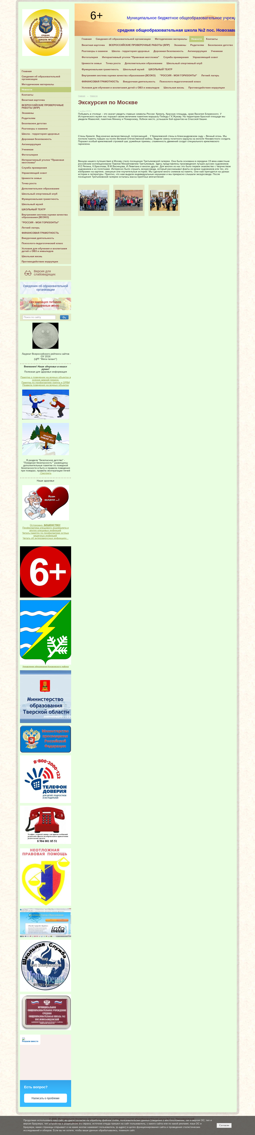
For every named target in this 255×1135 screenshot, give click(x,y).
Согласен (224, 1125)
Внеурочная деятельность (38, 238)
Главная (27, 71)
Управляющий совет (34, 173)
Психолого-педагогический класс (42, 243)
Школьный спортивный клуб (39, 194)
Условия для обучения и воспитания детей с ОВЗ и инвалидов (44, 249)
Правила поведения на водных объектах (45, 385)
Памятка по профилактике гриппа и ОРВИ (46, 382)
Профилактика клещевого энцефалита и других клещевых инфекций (45, 529)
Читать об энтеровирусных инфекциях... (46, 538)
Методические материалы (38, 84)
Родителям (28, 118)
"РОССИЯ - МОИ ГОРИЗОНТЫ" (40, 222)
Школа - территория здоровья (40, 134)
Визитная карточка (33, 100)
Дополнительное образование (40, 188)
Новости (27, 89)
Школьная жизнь (32, 256)
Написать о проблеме (46, 1098)
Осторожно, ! (45, 525)
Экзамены (28, 113)
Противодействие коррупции (40, 261)
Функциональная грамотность (40, 199)
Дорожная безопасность (37, 139)
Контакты (27, 94)
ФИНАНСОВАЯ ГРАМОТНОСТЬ (40, 233)
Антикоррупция (31, 144)
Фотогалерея (30, 154)
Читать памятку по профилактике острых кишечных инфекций (45, 534)
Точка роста (29, 183)
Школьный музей (32, 204)
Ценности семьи (32, 178)
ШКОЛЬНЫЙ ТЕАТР (33, 209)
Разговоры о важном (35, 128)
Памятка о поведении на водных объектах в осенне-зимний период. (45, 378)
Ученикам (27, 149)
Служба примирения (34, 167)
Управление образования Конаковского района (46, 667)
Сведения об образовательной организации (41, 77)
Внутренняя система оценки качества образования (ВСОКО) (45, 216)
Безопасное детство (34, 123)
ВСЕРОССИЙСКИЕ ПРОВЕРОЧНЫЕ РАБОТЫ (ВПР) (43, 106)
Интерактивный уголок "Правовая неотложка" (43, 161)
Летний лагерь (31, 227)
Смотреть (45, 473)
